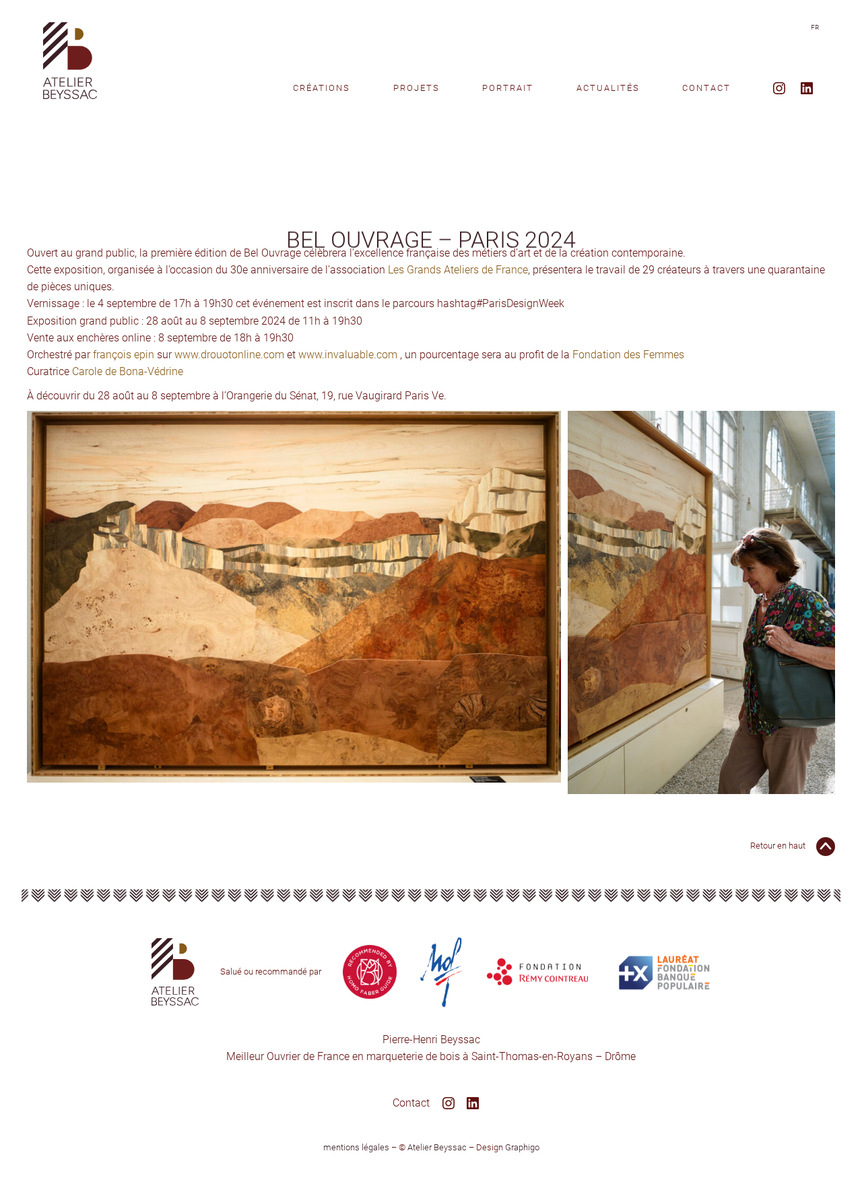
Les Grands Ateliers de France (458, 269)
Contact (411, 1102)
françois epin (123, 354)
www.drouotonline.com (229, 354)
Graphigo (522, 1147)
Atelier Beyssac (437, 1147)
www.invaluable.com (347, 354)
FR (815, 27)
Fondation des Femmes (628, 354)
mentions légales (356, 1147)
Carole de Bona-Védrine (127, 371)
